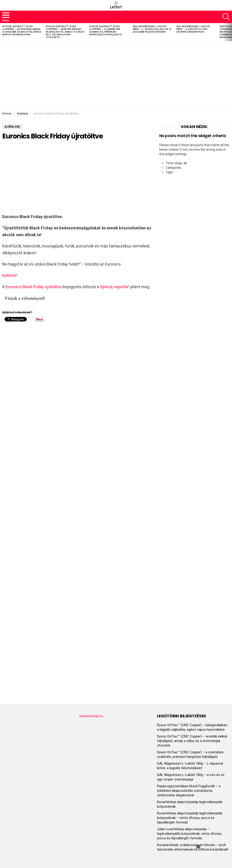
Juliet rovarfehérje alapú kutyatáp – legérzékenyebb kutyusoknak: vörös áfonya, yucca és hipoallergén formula (189, 833)
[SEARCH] (226, 16)
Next (229, 32)
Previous (2, 32)
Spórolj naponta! (114, 286)
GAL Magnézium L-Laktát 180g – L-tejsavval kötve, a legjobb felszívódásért (152, 28)
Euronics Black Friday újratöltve (34, 286)
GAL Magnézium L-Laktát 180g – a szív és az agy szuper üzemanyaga (193, 28)
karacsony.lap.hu (91, 716)
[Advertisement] (116, 75)
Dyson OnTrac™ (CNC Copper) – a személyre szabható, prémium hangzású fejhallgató (105, 30)
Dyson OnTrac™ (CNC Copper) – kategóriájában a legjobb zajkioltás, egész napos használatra (21, 30)
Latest (116, 7)
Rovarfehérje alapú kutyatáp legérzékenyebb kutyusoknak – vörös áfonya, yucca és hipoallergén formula (189, 817)
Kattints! (9, 275)
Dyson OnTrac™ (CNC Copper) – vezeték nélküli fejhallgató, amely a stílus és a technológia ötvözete (65, 31)
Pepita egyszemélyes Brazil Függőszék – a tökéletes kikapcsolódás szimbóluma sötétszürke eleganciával (188, 790)
